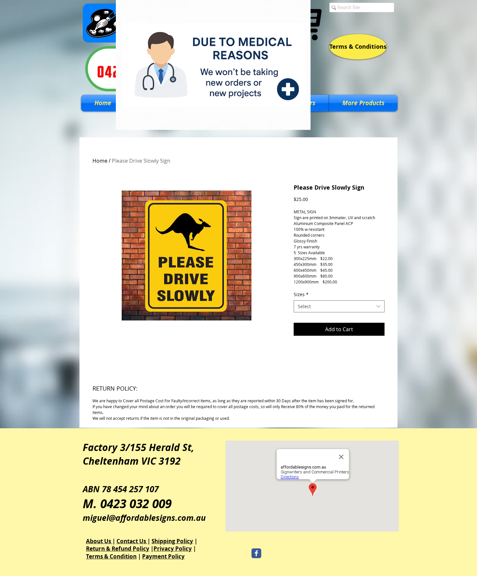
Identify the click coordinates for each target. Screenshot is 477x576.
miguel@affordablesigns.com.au (144, 517)
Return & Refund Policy (117, 548)
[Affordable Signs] (256, 553)
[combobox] (339, 306)
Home (99, 160)
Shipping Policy (172, 541)
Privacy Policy (172, 548)
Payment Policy (163, 556)
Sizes (301, 294)
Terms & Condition (111, 556)
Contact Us (131, 541)
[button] (363, 103)
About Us (99, 541)
